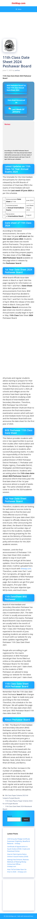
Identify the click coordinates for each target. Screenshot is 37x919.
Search (9, 816)
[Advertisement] (18, 895)
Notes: (18, 141)
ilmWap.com (18, 3)
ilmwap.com (26, 568)
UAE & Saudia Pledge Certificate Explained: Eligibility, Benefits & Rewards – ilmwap (18, 841)
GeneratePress (28, 916)
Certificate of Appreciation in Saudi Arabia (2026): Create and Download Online (18, 848)
